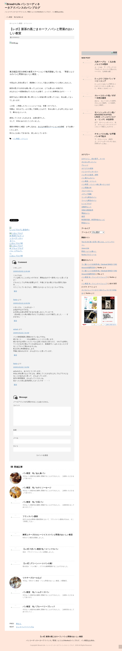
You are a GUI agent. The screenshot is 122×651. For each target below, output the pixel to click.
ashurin (15, 329)
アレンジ (84, 165)
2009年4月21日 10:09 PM (21, 303)
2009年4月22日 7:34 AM (21, 333)
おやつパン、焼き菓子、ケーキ (93, 159)
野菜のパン (85, 223)
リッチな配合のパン (89, 197)
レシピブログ (86, 204)
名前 (15, 430)
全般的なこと (86, 207)
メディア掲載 (86, 194)
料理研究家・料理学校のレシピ (93, 220)
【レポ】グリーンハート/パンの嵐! (37, 563)
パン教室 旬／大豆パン (33, 502)
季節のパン (85, 213)
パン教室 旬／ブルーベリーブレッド (39, 607)
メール (15, 438)
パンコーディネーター (89, 171)
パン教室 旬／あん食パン (34, 473)
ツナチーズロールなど (32, 578)
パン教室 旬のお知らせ (14, 17)
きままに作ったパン (89, 162)
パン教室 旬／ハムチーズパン (36, 592)
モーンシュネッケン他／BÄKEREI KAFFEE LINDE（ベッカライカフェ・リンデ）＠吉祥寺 (105, 115)
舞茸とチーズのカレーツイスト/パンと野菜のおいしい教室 (48, 535)
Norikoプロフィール (88, 255)
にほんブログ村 (16, 243)
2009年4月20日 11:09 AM (21, 271)
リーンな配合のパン (89, 200)
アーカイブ (86, 232)
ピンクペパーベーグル (25, 627)
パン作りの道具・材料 (89, 175)
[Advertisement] (30, 161)
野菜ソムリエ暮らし (89, 251)
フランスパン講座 (30, 516)
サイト (15, 446)
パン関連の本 (86, 188)
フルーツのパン (87, 191)
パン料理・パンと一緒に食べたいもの (95, 184)
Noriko (15, 300)
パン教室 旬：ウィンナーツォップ (94, 277)
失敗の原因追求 (87, 210)
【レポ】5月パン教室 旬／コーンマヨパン (40, 549)
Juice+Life (85, 248)
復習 (83, 216)
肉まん (18, 624)
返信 (15, 291)
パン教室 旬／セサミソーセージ (37, 488)
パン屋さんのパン (88, 178)
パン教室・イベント (20, 139)
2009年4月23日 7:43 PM (21, 367)
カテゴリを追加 (87, 168)
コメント (16, 405)
